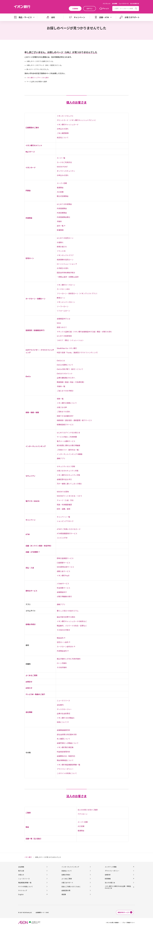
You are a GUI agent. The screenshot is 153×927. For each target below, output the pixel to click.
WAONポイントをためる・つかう (69, 496)
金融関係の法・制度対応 (66, 756)
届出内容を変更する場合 (66, 617)
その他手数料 (62, 667)
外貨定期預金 (62, 213)
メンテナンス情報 (110, 867)
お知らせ (29, 688)
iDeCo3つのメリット (65, 374)
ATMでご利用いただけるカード (69, 529)
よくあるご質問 (31, 675)
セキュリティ (30, 476)
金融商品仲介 (62, 592)
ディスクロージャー (64, 709)
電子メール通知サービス (66, 441)
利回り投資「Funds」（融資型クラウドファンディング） (78, 353)
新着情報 (60, 230)
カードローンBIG (63, 289)
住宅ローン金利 (62, 642)
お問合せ (29, 682)
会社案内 (60, 705)
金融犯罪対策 (66, 890)
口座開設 (75, 8)
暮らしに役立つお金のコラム (67, 611)
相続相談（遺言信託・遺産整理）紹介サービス (74, 420)
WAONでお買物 (63, 492)
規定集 (64, 894)
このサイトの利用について (67, 773)
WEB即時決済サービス (65, 567)
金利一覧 (60, 226)
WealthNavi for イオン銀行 (67, 348)
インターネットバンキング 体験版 (69, 454)
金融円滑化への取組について (67, 743)
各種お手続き (31, 624)
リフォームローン (63, 311)
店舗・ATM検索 (32, 552)
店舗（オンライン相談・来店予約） (39, 546)
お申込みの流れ (62, 129)
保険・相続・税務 (32, 412)
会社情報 (114, 3)
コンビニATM (62, 538)
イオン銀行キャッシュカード (67, 125)
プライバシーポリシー (65, 769)
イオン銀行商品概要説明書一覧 (68, 765)
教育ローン (61, 298)
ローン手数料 (62, 663)
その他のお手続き (63, 630)
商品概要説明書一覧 (24, 883)
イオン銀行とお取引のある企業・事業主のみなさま (118, 887)
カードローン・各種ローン (35, 299)
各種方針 (108, 875)
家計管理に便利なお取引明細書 (68, 445)
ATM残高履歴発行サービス (67, 533)
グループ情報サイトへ (128, 922)
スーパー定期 (62, 183)
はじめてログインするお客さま (68, 433)
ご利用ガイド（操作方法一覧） (68, 450)
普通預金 (60, 188)
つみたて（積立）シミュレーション (70, 340)
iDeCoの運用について (65, 365)
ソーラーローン (62, 306)
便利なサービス (31, 591)
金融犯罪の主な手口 (64, 479)
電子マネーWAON (32, 501)
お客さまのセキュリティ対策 (67, 471)
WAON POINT (62, 167)
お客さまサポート (67, 883)
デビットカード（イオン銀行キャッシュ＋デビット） (77, 120)
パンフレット (106, 3)
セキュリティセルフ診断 (66, 466)
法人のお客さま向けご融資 (88, 810)
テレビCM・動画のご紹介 (35, 694)
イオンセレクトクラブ (65, 255)
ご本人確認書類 (62, 133)
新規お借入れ (62, 247)
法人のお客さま (134, 3)
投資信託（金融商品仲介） (36, 330)
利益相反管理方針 (63, 752)
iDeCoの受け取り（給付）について (70, 369)
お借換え (60, 242)
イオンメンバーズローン (66, 302)
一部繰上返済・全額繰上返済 (67, 277)
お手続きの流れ (62, 268)
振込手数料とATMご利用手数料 (69, 659)
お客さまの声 (62, 407)
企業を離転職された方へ (66, 378)
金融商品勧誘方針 (63, 730)
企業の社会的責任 (63, 714)
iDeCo (28, 376)
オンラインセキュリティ (66, 171)
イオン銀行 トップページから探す (38, 77)
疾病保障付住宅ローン (65, 260)
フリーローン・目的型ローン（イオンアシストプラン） (77, 293)
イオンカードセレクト (65, 116)
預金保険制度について (65, 760)
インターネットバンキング (36, 446)
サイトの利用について (25, 886)
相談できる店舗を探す (65, 416)
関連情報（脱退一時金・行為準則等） (71, 382)
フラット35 (61, 251)
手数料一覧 (61, 386)
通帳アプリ (61, 458)
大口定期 (60, 192)
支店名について (62, 138)
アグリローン (82, 814)
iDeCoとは (61, 361)
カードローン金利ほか (65, 647)
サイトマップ (22, 890)
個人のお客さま (76, 102)
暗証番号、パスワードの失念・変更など (72, 626)
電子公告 (21, 871)
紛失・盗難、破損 (63, 509)
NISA (59, 323)
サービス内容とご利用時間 (67, 437)
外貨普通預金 (62, 208)
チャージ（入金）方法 (65, 500)
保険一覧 (60, 399)
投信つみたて (62, 327)
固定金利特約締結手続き (66, 273)
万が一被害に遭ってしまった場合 (69, 484)
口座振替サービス (63, 563)
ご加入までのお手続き (65, 391)
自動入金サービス (63, 571)
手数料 (59, 221)
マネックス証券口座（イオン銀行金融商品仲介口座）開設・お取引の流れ (84, 332)
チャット (105, 8)
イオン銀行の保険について (67, 403)
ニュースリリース (124, 3)
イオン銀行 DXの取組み (66, 718)
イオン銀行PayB (63, 576)
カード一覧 (61, 158)
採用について (62, 722)
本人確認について (63, 739)
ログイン (89, 8)
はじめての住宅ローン (65, 238)
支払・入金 (30, 568)
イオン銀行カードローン (66, 285)
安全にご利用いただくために (71, 886)
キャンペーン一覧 (63, 517)
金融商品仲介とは (63, 319)
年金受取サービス (63, 588)
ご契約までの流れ (63, 412)
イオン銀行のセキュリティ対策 (68, 475)
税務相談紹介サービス (65, 425)
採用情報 (108, 879)
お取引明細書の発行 (64, 597)
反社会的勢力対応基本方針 (67, 734)
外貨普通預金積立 (63, 217)
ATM (28, 534)
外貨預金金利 (62, 651)
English (21, 894)
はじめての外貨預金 (64, 204)
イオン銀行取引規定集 (65, 747)
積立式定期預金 (62, 196)
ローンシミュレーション (66, 264)
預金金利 (60, 638)
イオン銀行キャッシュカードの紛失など (72, 621)
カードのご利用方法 (64, 162)
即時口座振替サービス (65, 558)
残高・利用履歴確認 (64, 505)
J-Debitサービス (63, 584)
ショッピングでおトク (65, 521)
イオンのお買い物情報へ (112, 922)
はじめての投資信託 (64, 336)
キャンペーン (30, 520)
